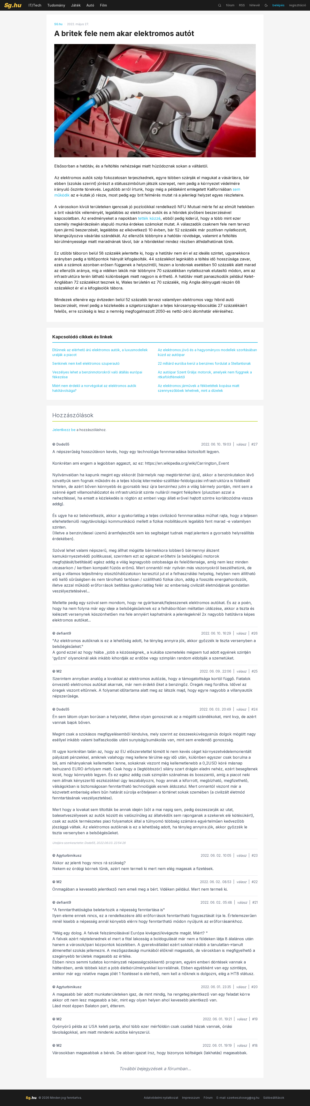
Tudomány (56, 5)
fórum (230, 5)
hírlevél (254, 5)
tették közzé (149, 218)
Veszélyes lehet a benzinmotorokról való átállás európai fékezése (97, 374)
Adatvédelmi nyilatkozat (161, 1097)
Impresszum (191, 1097)
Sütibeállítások (273, 1097)
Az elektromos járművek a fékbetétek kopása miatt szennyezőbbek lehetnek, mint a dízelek (198, 388)
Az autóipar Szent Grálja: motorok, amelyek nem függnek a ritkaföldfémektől (205, 374)
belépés (278, 5)
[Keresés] (219, 5)
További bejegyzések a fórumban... (155, 1068)
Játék (76, 5)
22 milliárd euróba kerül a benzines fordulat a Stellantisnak (204, 363)
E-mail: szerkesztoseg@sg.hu (238, 1097)
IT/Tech (35, 5)
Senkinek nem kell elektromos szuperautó (86, 363)
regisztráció (297, 5)
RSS (242, 5)
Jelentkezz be (64, 430)
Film (103, 5)
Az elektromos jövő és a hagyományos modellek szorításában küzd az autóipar (207, 352)
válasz (241, 444)
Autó (90, 5)
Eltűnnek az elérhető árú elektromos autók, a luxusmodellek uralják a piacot (100, 352)
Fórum (208, 1097)
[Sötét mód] (266, 5)
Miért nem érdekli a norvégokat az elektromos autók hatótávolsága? (94, 388)
